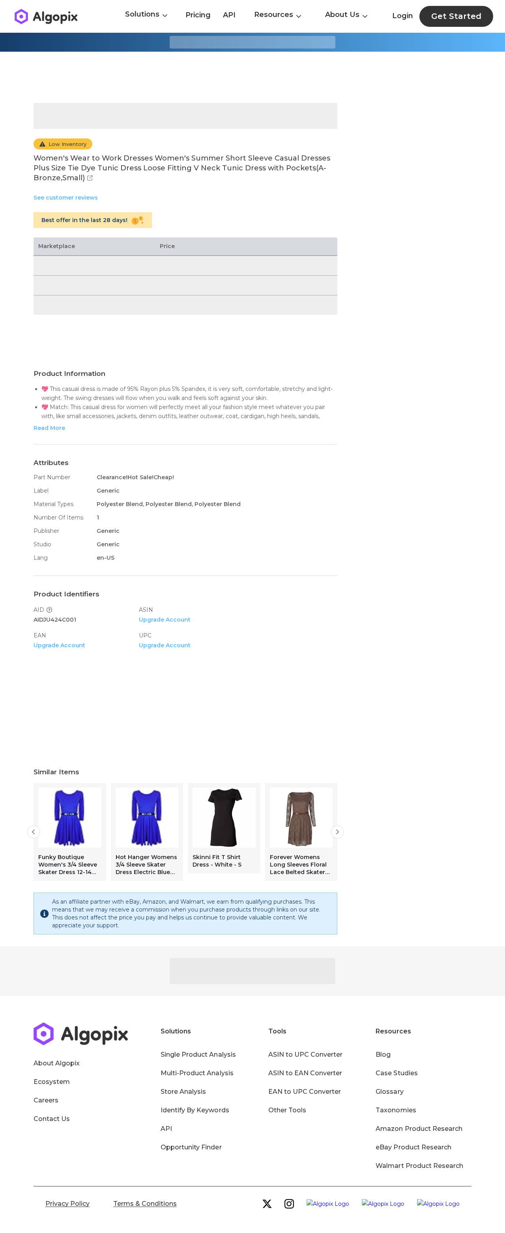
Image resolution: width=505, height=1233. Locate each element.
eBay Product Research (413, 1147)
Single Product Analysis (198, 1054)
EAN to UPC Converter (304, 1091)
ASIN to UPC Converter (305, 1054)
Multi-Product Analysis (197, 1073)
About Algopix (57, 1063)
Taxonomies (396, 1110)
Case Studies (396, 1073)
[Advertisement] (252, 77)
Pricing (198, 15)
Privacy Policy (67, 1203)
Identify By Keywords (195, 1110)
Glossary (389, 1091)
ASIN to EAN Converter (305, 1073)
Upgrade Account (165, 619)
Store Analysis (183, 1091)
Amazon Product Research (419, 1128)
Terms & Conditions (145, 1203)
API (229, 15)
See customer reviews (66, 197)
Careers (46, 1100)
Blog (383, 1054)
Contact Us (52, 1119)
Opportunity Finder (191, 1147)
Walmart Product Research (419, 1165)
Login (402, 15)
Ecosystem (52, 1081)
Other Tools (287, 1110)
